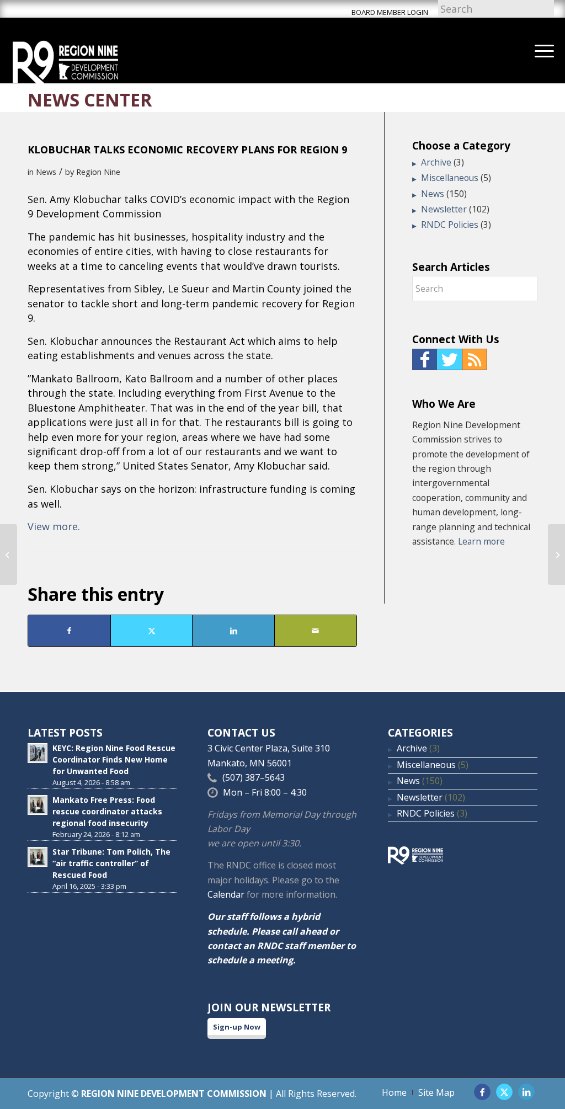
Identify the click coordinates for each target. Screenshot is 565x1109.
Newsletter (444, 209)
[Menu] (544, 50)
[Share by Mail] (315, 630)
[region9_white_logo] (65, 61)
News (46, 171)
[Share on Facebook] (69, 630)
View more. (54, 526)
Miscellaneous (449, 178)
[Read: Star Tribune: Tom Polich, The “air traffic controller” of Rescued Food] (37, 857)
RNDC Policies (449, 224)
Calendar (225, 894)
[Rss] (474, 359)
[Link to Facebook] (482, 1092)
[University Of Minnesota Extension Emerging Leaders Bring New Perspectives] (8, 554)
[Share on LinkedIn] (233, 630)
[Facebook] (424, 359)
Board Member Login (389, 12)
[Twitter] (449, 359)
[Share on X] (152, 630)
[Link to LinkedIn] (526, 1092)
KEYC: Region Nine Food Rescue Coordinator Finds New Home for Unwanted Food (113, 759)
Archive (436, 162)
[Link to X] (504, 1092)
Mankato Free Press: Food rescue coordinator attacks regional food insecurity (107, 811)
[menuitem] (544, 50)
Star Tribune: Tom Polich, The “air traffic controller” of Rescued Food (111, 863)
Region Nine (98, 171)
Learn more (481, 541)
